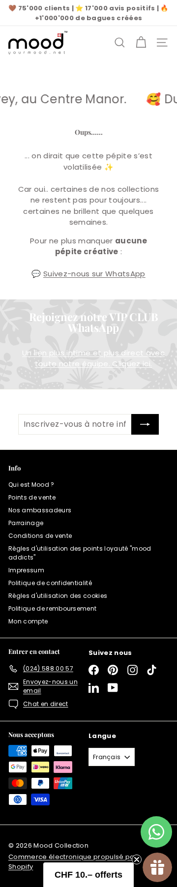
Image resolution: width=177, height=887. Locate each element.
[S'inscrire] (145, 424)
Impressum (26, 570)
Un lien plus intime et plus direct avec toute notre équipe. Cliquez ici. (93, 358)
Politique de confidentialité (50, 583)
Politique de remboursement (52, 608)
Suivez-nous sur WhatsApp (94, 273)
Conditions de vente (40, 536)
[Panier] (140, 42)
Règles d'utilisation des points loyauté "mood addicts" (79, 553)
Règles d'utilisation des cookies (57, 595)
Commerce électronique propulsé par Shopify (72, 861)
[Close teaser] (137, 859)
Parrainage (25, 523)
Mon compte (28, 621)
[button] (88, 874)
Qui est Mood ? (31, 484)
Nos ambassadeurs (39, 510)
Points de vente (32, 497)
